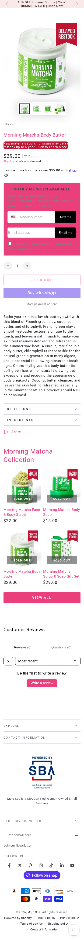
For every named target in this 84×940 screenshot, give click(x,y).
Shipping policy (58, 923)
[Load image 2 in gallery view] (36, 108)
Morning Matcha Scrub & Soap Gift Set (61, 573)
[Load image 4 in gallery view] (59, 108)
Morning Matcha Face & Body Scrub (22, 512)
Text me (65, 217)
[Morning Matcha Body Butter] (22, 549)
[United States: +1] (13, 217)
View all (42, 597)
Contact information (44, 929)
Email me (65, 232)
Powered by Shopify (18, 918)
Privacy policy (70, 917)
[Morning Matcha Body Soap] (61, 487)
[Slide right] (76, 4)
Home (7, 124)
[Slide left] (7, 4)
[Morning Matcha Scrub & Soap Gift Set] (61, 549)
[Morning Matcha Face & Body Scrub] (22, 487)
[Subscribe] (77, 835)
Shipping (9, 161)
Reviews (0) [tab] (23, 647)
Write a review (42, 683)
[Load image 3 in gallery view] (48, 108)
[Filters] (8, 661)
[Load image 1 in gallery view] (24, 108)
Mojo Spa (34, 912)
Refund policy (46, 917)
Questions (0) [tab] (61, 647)
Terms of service (31, 923)
